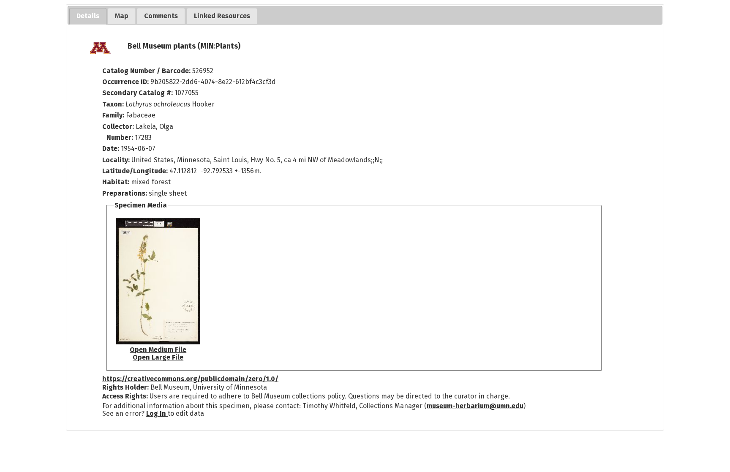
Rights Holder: (125, 387)
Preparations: (124, 193)
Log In (157, 413)
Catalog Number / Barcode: (147, 71)
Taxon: (113, 104)
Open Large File (158, 357)
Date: (110, 149)
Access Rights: (125, 396)
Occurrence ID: (126, 82)
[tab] (87, 16)
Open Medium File (158, 350)
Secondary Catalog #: (137, 93)
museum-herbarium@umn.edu (475, 406)
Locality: (116, 160)
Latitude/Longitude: (135, 171)
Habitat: (116, 182)
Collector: (119, 127)
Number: (120, 138)
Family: (113, 115)
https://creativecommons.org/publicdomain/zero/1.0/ (190, 379)
